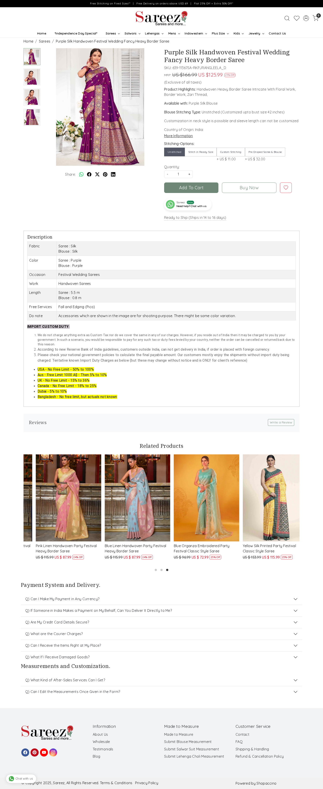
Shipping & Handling (252, 749)
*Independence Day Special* (76, 33)
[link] (287, 18)
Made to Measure (178, 734)
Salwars (130, 33)
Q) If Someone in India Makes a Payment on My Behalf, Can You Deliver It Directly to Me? (98, 610)
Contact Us (277, 33)
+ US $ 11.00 (229, 155)
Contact (242, 734)
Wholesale (101, 741)
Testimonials (103, 749)
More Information (178, 136)
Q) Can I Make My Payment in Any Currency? (62, 599)
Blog (96, 756)
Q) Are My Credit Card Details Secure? (57, 622)
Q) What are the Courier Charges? (54, 634)
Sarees (111, 33)
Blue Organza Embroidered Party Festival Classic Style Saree (191, 548)
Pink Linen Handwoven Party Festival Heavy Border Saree (55, 548)
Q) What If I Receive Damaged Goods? (57, 657)
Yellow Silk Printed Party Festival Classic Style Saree (258, 548)
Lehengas (152, 33)
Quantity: (172, 167)
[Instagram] (52, 750)
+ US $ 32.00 (263, 155)
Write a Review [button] (281, 422)
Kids (237, 33)
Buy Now (249, 187)
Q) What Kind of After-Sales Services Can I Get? (65, 680)
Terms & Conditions (116, 783)
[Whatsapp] (81, 174)
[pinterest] (105, 174)
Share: (70, 174)
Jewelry (254, 33)
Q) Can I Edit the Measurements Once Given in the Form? (72, 691)
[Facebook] (24, 750)
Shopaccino (266, 783)
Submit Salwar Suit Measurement (191, 749)
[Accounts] (306, 18)
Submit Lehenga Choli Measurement (194, 756)
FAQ (239, 741)
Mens (172, 33)
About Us (100, 734)
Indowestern (194, 33)
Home (41, 33)
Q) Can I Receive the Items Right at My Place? (63, 645)
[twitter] (97, 174)
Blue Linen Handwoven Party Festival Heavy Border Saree (125, 548)
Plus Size (218, 33)
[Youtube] (43, 750)
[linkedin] (113, 174)
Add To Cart (191, 187)
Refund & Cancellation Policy (260, 756)
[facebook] (89, 174)
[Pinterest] (34, 750)
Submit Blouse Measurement (188, 741)
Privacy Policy (146, 783)
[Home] (161, 18)
